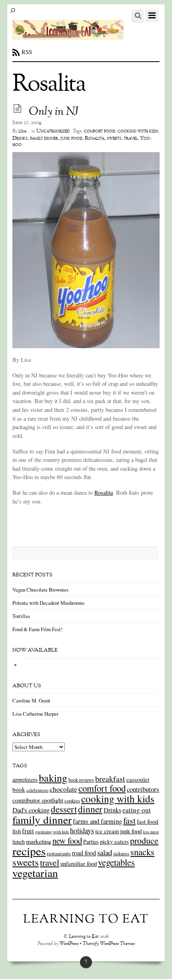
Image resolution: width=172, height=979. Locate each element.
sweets (114, 138)
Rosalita (94, 138)
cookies (72, 800)
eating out (136, 809)
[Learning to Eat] (68, 35)
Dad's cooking (31, 809)
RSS (27, 52)
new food (67, 840)
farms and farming (97, 821)
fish (16, 831)
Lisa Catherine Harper (35, 713)
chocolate (63, 789)
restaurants (59, 853)
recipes (29, 851)
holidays (82, 830)
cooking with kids (138, 131)
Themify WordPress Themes (109, 944)
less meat (151, 832)
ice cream (107, 831)
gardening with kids (52, 832)
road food (84, 853)
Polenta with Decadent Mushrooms (48, 602)
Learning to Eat (84, 936)
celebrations (37, 790)
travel (131, 138)
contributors (143, 789)
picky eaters (114, 841)
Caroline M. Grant (31, 700)
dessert (64, 809)
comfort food (99, 131)
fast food (147, 821)
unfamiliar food (78, 863)
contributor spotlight (37, 800)
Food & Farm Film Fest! (37, 629)
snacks (142, 852)
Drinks (20, 138)
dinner (90, 808)
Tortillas (21, 616)
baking (53, 777)
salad (104, 852)
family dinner (44, 138)
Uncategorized (53, 131)
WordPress (69, 944)
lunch (18, 841)
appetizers (25, 779)
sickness (121, 853)
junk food (71, 138)
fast (129, 820)
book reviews (81, 779)
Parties (91, 841)
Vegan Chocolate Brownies (40, 589)
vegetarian (35, 872)
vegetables (116, 862)
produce (144, 840)
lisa (22, 131)
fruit (28, 831)
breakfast (110, 778)
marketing (38, 841)
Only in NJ (54, 112)
